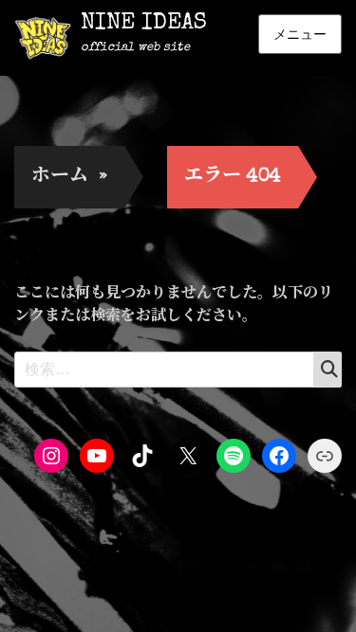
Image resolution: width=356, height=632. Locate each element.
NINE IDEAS (144, 23)
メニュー (300, 34)
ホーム (69, 177)
